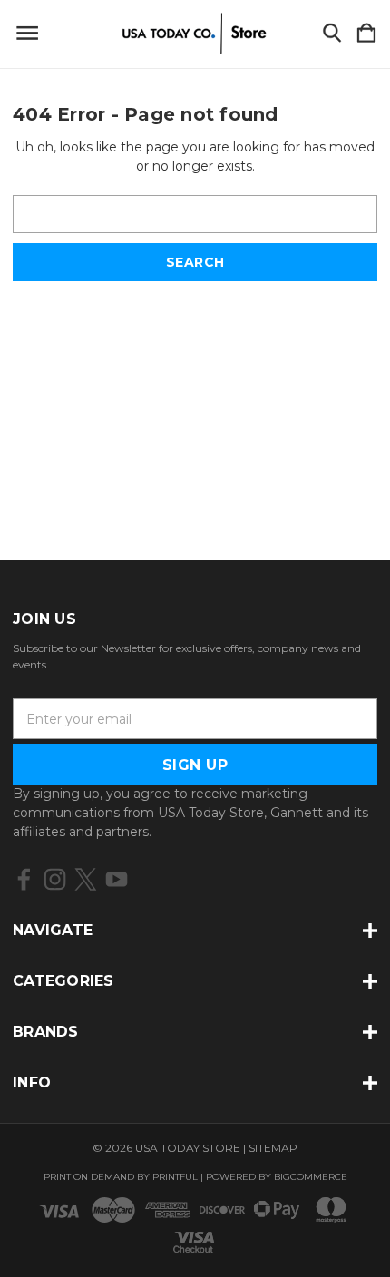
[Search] (332, 34)
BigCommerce (310, 1177)
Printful (175, 1177)
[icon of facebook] (24, 879)
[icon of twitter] (85, 879)
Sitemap (273, 1148)
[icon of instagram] (55, 879)
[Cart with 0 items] (366, 34)
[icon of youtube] (116, 879)
